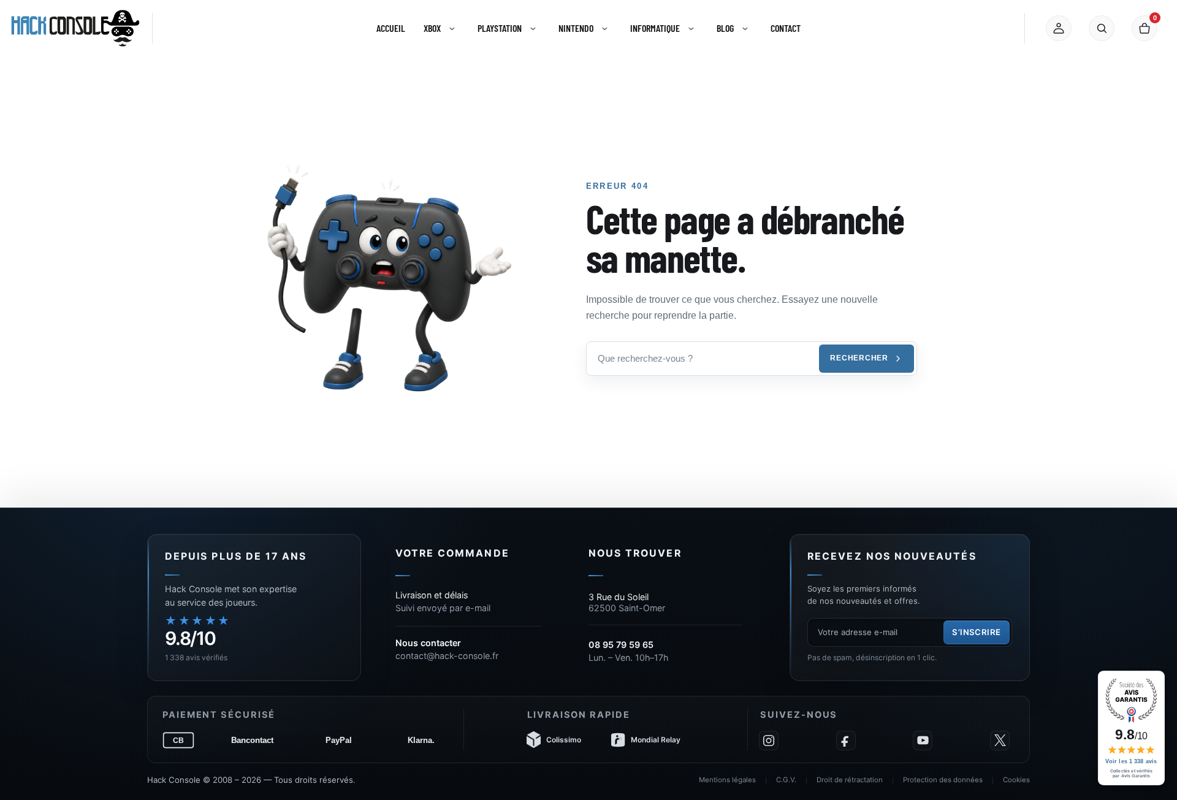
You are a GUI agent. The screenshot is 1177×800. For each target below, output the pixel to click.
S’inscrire (976, 632)
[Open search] (1101, 28)
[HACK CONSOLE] (75, 28)
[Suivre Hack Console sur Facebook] (846, 740)
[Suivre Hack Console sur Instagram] (769, 740)
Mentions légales (727, 779)
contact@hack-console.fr (446, 655)
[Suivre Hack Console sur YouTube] (922, 740)
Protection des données (943, 779)
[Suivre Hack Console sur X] (1000, 740)
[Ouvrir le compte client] (1059, 28)
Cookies (1016, 779)
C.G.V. (786, 779)
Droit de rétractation (850, 779)
